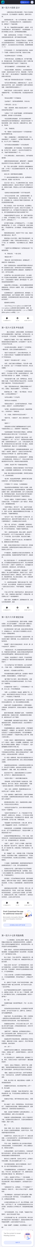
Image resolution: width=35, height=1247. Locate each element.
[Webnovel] (2, 2)
